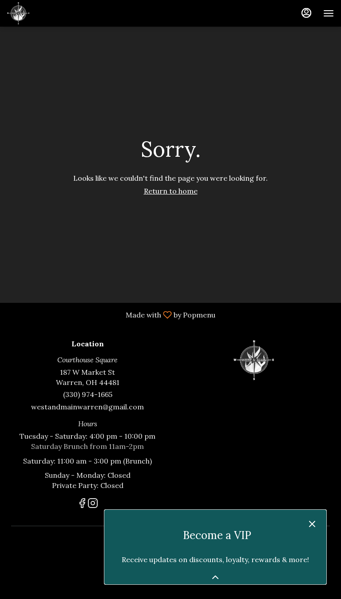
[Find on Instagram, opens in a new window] (92, 505)
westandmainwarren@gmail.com (87, 406)
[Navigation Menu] (328, 13)
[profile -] (306, 13)
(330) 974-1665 (87, 394)
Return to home (171, 190)
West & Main (253, 360)
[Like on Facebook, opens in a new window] (82, 505)
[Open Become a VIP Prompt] (215, 577)
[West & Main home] (47, 13)
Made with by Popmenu (111, 314)
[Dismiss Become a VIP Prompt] (312, 524)
